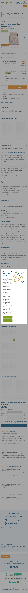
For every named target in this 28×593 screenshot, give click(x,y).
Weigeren (8, 320)
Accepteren (7, 317)
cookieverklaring (6, 308)
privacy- (4, 306)
